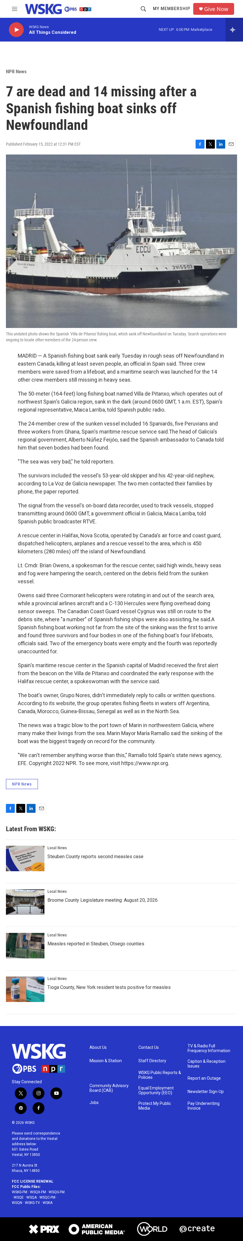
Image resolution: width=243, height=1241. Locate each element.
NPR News (16, 71)
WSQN (17, 1203)
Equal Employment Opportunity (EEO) (156, 1090)
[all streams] (234, 30)
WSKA (47, 1203)
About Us (98, 1047)
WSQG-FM (57, 1192)
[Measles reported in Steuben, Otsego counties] (25, 945)
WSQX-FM (38, 1192)
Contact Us (148, 1047)
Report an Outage (204, 1078)
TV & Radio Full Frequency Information (209, 1048)
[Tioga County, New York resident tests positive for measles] (25, 989)
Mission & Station (105, 1061)
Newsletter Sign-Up (206, 1091)
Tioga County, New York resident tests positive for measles (109, 987)
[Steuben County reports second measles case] (25, 858)
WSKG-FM (19, 1192)
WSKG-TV (32, 1203)
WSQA (31, 1197)
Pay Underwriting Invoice (204, 1106)
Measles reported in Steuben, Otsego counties (95, 944)
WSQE (19, 1197)
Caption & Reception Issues (207, 1063)
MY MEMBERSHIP (171, 8)
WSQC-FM (47, 1197)
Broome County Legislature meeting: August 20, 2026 (102, 900)
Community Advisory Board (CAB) (109, 1088)
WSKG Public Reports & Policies (159, 1075)
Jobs (94, 1102)
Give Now (216, 9)
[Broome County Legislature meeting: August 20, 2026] (25, 902)
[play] (16, 29)
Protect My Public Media (154, 1106)
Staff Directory (152, 1061)
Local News (57, 847)
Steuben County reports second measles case (95, 856)
